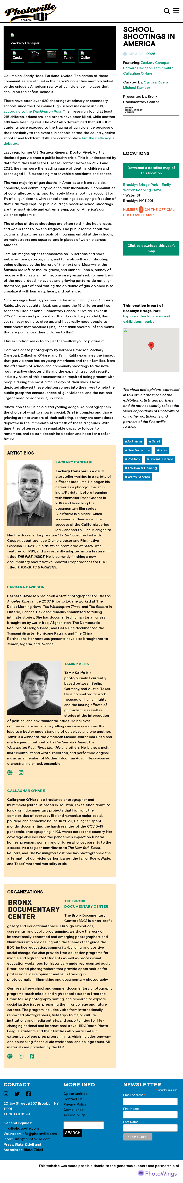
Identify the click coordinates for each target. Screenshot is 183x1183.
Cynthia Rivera (156, 82)
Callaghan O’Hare (26, 791)
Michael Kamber (136, 87)
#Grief (154, 441)
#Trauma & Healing (141, 468)
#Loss (162, 450)
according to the (32, 111)
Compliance (73, 1110)
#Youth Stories (137, 477)
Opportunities (75, 1094)
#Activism (133, 441)
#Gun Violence (137, 450)
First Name (131, 1108)
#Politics (132, 459)
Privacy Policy (75, 1104)
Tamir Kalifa (76, 664)
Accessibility (74, 1115)
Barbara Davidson (25, 587)
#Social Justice (160, 459)
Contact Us (73, 1099)
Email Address (134, 1095)
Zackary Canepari (73, 462)
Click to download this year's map (151, 248)
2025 (150, 54)
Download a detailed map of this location (151, 170)
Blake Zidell (33, 1150)
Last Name (131, 1122)
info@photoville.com (21, 1128)
